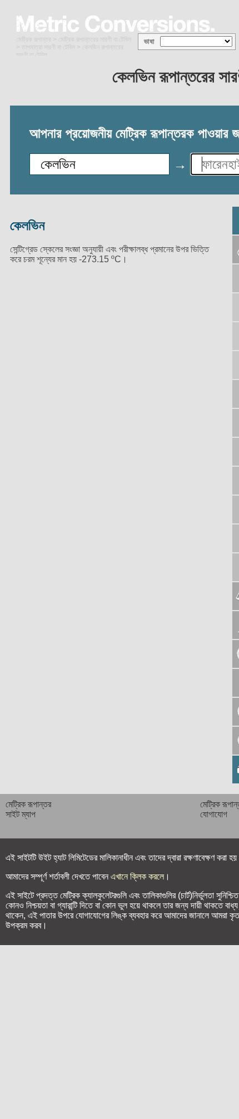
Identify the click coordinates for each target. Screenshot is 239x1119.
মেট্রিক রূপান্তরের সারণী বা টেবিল (94, 39)
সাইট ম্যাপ (21, 814)
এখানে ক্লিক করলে (137, 876)
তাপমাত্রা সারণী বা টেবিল (48, 47)
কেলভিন (27, 225)
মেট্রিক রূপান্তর (33, 39)
